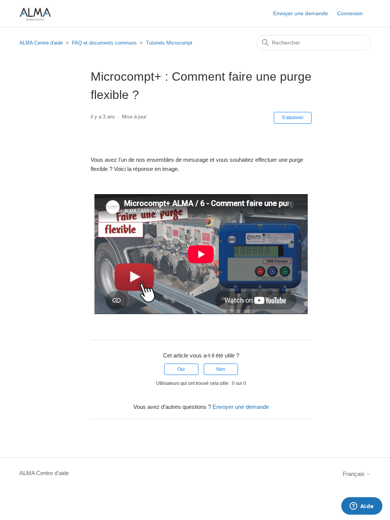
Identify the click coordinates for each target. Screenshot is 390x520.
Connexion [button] (350, 13)
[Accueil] (35, 13)
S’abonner (293, 117)
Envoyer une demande (300, 13)
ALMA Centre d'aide (41, 43)
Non (220, 369)
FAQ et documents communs (104, 43)
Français (354, 474)
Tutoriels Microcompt (169, 43)
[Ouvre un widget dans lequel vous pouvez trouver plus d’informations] (361, 506)
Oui (181, 369)
